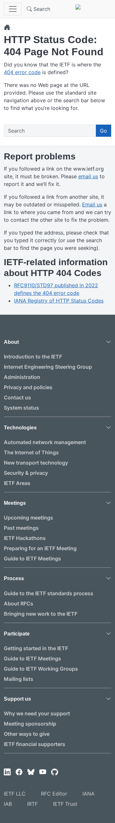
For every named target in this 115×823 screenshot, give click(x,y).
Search (41, 9)
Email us (92, 204)
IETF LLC (15, 793)
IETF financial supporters (34, 744)
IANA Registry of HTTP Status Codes (58, 300)
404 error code (22, 72)
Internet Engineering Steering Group (48, 367)
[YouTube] (43, 772)
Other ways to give (27, 734)
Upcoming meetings (28, 517)
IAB (8, 803)
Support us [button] (17, 699)
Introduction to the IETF (33, 356)
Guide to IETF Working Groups (41, 668)
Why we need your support (37, 713)
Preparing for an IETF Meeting (40, 548)
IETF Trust (65, 803)
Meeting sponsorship (30, 723)
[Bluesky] (31, 772)
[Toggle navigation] (13, 9)
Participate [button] (17, 633)
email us (88, 176)
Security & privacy (26, 473)
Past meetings (21, 528)
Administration (22, 377)
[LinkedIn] (7, 772)
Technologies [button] (20, 427)
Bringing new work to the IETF (40, 614)
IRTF (32, 803)
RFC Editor (54, 793)
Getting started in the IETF (36, 648)
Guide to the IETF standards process (48, 593)
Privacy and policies (28, 387)
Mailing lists (18, 679)
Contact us (17, 397)
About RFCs (18, 603)
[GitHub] (54, 772)
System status (21, 407)
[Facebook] (19, 772)
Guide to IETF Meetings (32, 558)
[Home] (7, 27)
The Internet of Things (31, 452)
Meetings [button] (15, 503)
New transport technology (36, 462)
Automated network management (45, 442)
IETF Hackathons (25, 538)
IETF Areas (17, 483)
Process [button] (14, 578)
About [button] (11, 342)
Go (103, 130)
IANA (88, 793)
